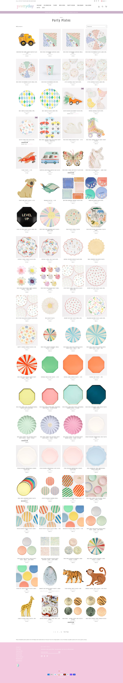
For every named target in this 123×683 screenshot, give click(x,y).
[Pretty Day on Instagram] (41, 656)
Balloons (88, 5)
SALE (43, 7)
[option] (61, 12)
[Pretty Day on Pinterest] (47, 656)
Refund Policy (19, 654)
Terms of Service (19, 656)
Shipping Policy (19, 651)
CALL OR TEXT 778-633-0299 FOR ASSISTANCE (26, 1)
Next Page (66, 631)
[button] (25, 142)
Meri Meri (62, 5)
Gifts (38, 7)
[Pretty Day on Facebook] (44, 656)
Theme (55, 5)
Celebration (47, 5)
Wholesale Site (19, 658)
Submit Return (19, 660)
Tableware (80, 5)
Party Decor (71, 5)
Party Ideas (18, 649)
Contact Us (18, 647)
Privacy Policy (19, 652)
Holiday (39, 5)
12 (61, 632)
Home (61, 17)
